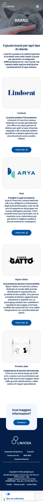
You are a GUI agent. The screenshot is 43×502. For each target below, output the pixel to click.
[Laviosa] (8, 4)
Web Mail (27, 455)
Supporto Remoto (21, 459)
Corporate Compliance (13, 451)
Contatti (30, 451)
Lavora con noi (13, 455)
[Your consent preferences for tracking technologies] (4, 499)
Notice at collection (13, 498)
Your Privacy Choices (21, 494)
